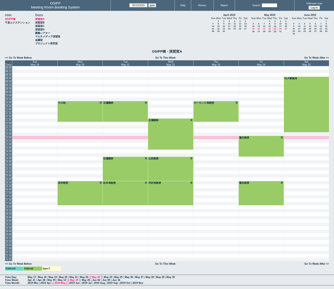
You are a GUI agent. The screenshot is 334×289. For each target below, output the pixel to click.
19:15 (8, 224)
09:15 (8, 85)
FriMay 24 (261, 63)
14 (213, 26)
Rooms (202, 5)
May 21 (73, 277)
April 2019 (229, 15)
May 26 (129, 277)
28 (213, 31)
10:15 (8, 99)
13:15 (8, 140)
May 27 (139, 277)
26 (240, 29)
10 (229, 24)
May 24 (108, 277)
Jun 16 (116, 280)
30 (224, 31)
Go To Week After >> (316, 57)
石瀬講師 (108, 102)
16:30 (8, 186)
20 (245, 26)
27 (245, 29)
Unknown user (314, 3)
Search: (256, 5)
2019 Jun (74, 282)
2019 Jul (87, 282)
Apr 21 (31, 280)
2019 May (60, 282)
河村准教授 (154, 182)
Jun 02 (96, 280)
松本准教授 (109, 182)
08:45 (8, 78)
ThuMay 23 (216, 63)
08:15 (8, 71)
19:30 (8, 227)
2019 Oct (125, 282)
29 (218, 31)
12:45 (8, 133)
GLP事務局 (290, 78)
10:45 (8, 106)
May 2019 (269, 15)
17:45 (8, 203)
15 (218, 26)
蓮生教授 (244, 137)
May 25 (118, 277)
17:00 (8, 193)
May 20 (63, 277)
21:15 (8, 252)
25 (234, 29)
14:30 (8, 158)
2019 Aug (99, 282)
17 (229, 26)
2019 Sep (112, 282)
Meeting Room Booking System (55, 7)
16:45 (8, 189)
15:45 (8, 175)
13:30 (8, 144)
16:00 (8, 179)
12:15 (8, 126)
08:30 (8, 74)
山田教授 (153, 158)
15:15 (8, 168)
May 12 (62, 280)
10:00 (8, 95)
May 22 (84, 277)
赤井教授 (63, 182)
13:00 (8, 137)
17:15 (8, 196)
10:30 (8, 102)
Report (224, 5)
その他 (62, 102)
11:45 (8, 119)
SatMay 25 (306, 63)
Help (182, 5)
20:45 (8, 245)
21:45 (8, 259)
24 (229, 29)
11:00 (8, 109)
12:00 (8, 123)
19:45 (8, 231)
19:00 (8, 220)
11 (235, 24)
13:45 (8, 147)
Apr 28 (41, 280)
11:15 (8, 113)
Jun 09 (106, 280)
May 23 (96, 277)
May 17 (32, 277)
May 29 (160, 277)
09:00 (8, 81)
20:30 (8, 241)
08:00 (8, 67)
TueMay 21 (125, 63)
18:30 (8, 213)
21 (213, 29)
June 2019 (310, 15)
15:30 (8, 172)
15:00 (8, 165)
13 (245, 24)
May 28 (150, 277)
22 (218, 29)
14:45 (8, 161)
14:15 (8, 154)
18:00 (8, 206)
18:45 (8, 217)
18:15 (8, 210)
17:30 (8, 200)
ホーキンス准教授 (204, 102)
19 (240, 26)
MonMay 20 (80, 63)
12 (240, 24)
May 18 (42, 277)
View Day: (11, 277)
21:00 (8, 248)
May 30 (170, 277)
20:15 (8, 238)
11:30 (8, 116)
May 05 (51, 280)
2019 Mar (33, 282)
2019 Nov (137, 282)
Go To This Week (165, 57)
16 (224, 26)
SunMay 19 (35, 63)
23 (224, 29)
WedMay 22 (170, 63)
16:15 (8, 182)
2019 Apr (45, 282)
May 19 (53, 277)
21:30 (8, 255)
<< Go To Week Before (18, 57)
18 (234, 26)
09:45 (8, 92)
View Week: (12, 280)
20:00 (8, 234)
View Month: (12, 282)
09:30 (8, 88)
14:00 (8, 151)
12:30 (8, 130)
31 (280, 31)
